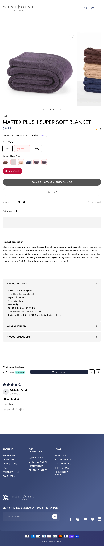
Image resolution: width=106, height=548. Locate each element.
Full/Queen (22, 148)
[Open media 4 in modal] (71, 37)
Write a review (59, 371)
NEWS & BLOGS (10, 464)
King (37, 148)
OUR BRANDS (9, 459)
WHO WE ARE (9, 455)
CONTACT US (9, 476)
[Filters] (92, 371)
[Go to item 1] (47, 109)
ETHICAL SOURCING (38, 462)
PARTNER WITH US (11, 472)
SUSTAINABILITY (36, 457)
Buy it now (52, 191)
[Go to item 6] (60, 109)
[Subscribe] (54, 516)
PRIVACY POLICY (62, 455)
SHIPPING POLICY (63, 468)
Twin (8, 148)
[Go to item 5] (57, 109)
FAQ (4, 468)
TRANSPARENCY (36, 466)
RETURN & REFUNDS (64, 459)
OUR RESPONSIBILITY (38, 470)
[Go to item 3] (53, 109)
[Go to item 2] (50, 109)
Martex (6, 116)
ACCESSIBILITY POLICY (61, 473)
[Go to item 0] (43, 109)
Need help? (96, 202)
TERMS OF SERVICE (63, 464)
